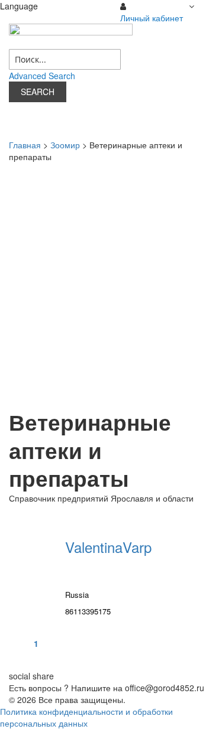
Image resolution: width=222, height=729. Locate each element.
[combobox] (65, 59)
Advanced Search (42, 76)
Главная (25, 145)
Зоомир (65, 145)
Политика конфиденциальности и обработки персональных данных (86, 717)
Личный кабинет (151, 18)
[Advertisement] (111, 285)
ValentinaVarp (108, 546)
